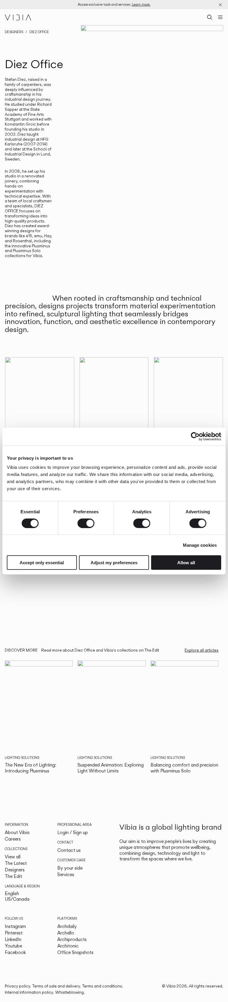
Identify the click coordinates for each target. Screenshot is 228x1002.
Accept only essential (42, 562)
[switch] (85, 523)
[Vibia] (18, 17)
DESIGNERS (14, 32)
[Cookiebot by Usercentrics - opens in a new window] (195, 436)
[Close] (220, 5)
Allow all (186, 562)
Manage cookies (200, 544)
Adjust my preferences (114, 562)
